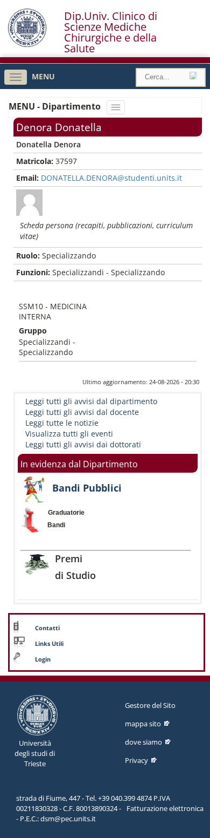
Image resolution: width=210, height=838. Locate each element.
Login (43, 659)
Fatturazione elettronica (165, 808)
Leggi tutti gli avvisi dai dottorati (83, 444)
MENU (43, 76)
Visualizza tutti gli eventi (69, 433)
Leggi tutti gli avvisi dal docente (82, 412)
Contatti (47, 628)
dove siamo (143, 742)
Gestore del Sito (150, 705)
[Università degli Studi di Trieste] (27, 44)
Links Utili (49, 644)
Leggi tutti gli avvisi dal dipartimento (91, 401)
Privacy (136, 760)
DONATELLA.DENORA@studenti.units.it (111, 178)
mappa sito (143, 723)
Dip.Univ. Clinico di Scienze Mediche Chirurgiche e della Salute (110, 32)
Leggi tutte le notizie (62, 423)
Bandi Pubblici (87, 487)
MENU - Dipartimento (56, 106)
